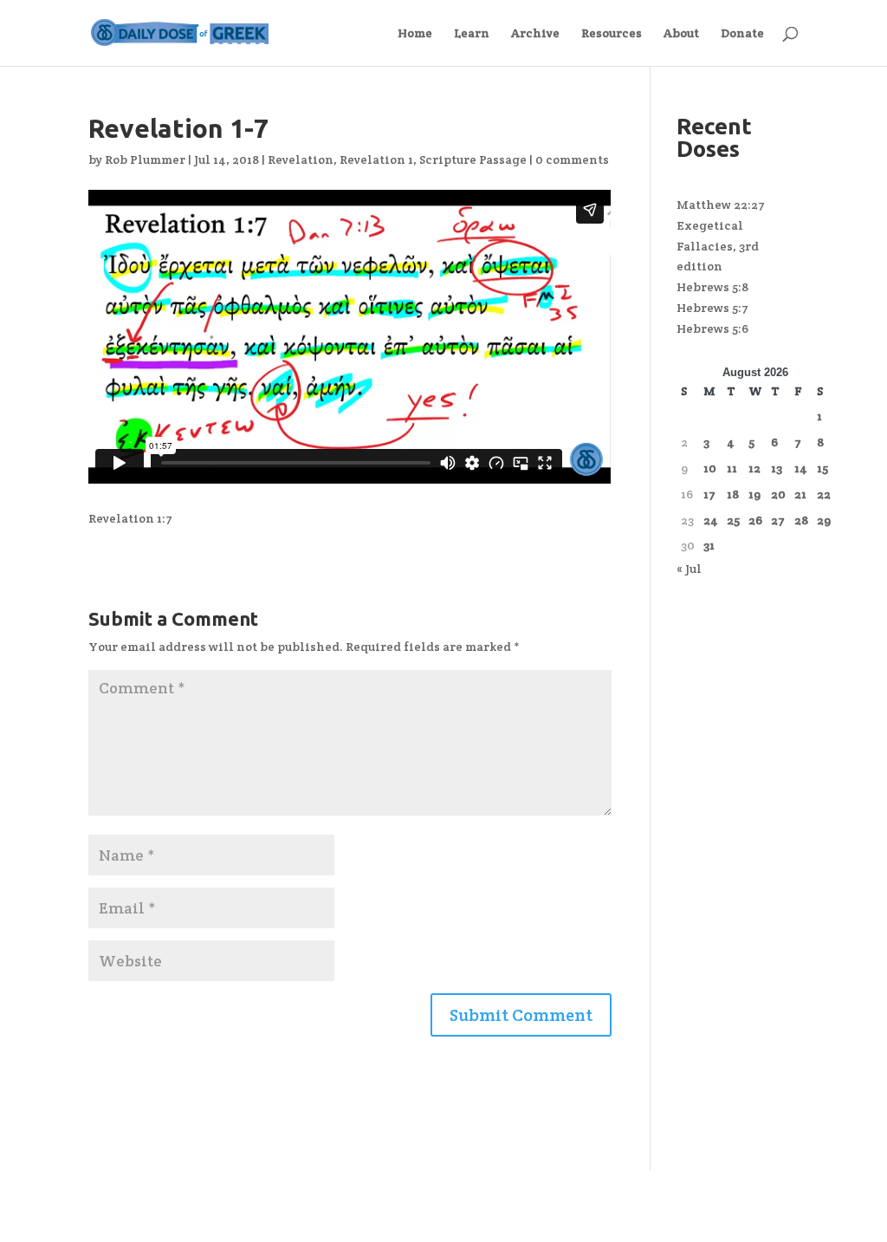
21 (800, 494)
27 (778, 520)
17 (709, 494)
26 (755, 520)
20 (778, 494)
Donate (742, 34)
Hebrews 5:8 (712, 287)
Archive (535, 34)
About (681, 34)
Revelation (300, 159)
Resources (611, 34)
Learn (471, 34)
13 (776, 468)
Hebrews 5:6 (712, 328)
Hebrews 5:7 (712, 307)
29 (824, 520)
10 (709, 468)
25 (733, 520)
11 (732, 468)
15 (822, 468)
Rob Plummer (145, 159)
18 (733, 494)
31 (709, 545)
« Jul (689, 568)
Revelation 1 (376, 159)
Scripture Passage (473, 159)
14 (800, 468)
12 (754, 468)
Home (415, 34)
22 (824, 494)
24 (710, 520)
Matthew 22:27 (721, 204)
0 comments (572, 159)
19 (754, 494)
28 (801, 520)
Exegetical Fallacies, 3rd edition (718, 246)
